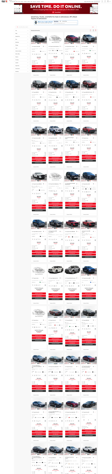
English (11, 0)
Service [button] (28, 1)
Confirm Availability (39, 66)
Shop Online (13, 1)
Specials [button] (22, 1)
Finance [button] (25, 1)
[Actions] (45, 46)
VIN (60, 21)
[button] (46, 38)
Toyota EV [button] (38, 1)
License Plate (64, 21)
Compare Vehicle (36, 75)
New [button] (17, 1)
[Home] (10, 1)
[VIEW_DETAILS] (55, 38)
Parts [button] (31, 1)
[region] (39, 62)
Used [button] (19, 1)
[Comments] (45, 54)
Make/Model (56, 21)
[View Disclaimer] (40, 54)
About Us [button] (34, 1)
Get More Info (39, 68)
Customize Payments (39, 71)
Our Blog (42, 1)
